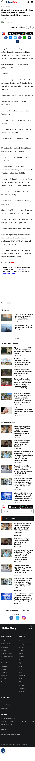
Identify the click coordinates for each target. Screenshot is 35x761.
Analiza (21, 679)
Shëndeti (21, 685)
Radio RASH (4, 708)
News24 (3, 702)
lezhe (9, 303)
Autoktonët (4, 641)
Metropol (22, 675)
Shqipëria (21, 647)
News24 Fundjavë (6, 663)
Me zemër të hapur (7, 656)
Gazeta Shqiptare (6, 705)
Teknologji (22, 682)
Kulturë (21, 672)
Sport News (4, 672)
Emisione (21, 691)
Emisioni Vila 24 (6, 644)
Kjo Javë (3, 650)
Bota (20, 669)
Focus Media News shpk (8, 718)
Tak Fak (3, 679)
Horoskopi (22, 688)
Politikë (21, 650)
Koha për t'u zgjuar (6, 653)
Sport (20, 666)
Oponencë (4, 666)
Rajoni (20, 663)
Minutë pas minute (24, 644)
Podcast (3, 669)
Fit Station (4, 647)
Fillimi (2, 6)
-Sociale (8, 6)
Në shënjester (5, 660)
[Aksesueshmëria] (3, 750)
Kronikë (21, 653)
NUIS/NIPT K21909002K (8, 721)
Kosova (21, 660)
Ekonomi (21, 656)
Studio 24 (4, 675)
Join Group (20, 269)
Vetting (3, 682)
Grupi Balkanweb (9, 273)
